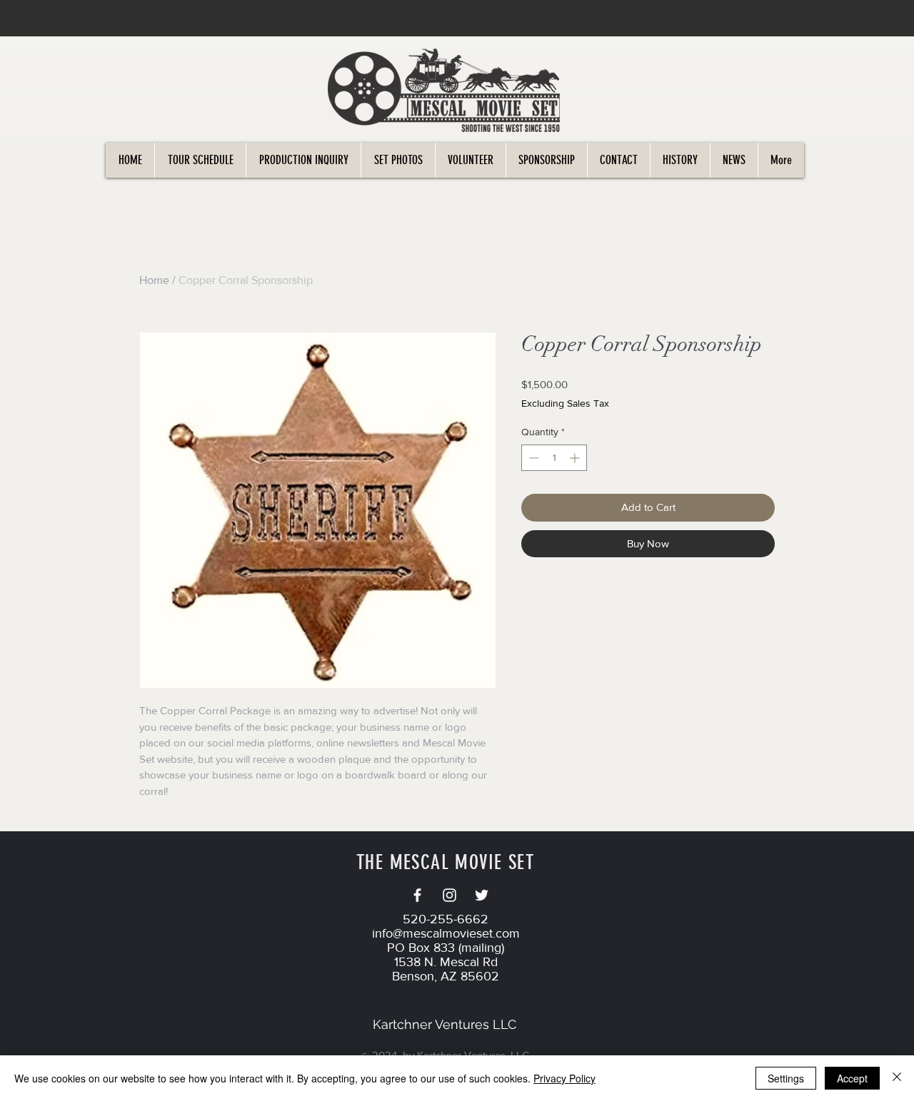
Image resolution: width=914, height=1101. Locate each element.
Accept (852, 1078)
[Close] (896, 1078)
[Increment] (576, 457)
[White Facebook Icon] (417, 895)
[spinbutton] (554, 457)
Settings (786, 1078)
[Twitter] (482, 895)
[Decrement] (532, 457)
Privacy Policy (564, 1078)
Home (154, 280)
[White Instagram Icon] (449, 895)
